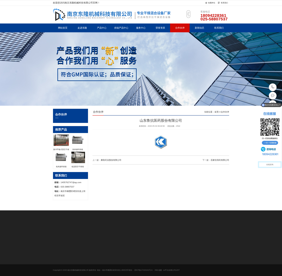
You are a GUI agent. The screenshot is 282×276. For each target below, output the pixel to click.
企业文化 (57, 259)
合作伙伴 (180, 28)
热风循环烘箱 (112, 255)
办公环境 (57, 268)
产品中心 (101, 28)
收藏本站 (211, 3)
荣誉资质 (160, 28)
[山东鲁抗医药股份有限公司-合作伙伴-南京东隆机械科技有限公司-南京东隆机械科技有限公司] (119, 14)
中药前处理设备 (86, 268)
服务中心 (141, 28)
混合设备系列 (85, 259)
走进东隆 (82, 28)
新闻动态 (199, 28)
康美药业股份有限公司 (111, 160)
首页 (216, 112)
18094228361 (273, 87)
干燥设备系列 (85, 255)
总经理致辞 (58, 255)
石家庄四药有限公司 (220, 160)
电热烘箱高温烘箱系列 (89, 272)
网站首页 (62, 28)
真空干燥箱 (111, 259)
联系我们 (224, 3)
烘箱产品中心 (121, 28)
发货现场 (57, 263)
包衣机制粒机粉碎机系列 (90, 263)
